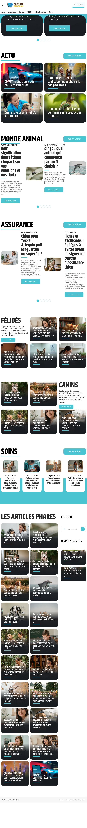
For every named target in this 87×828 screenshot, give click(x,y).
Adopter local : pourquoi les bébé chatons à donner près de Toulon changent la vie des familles (14, 357)
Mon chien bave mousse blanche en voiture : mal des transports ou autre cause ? (71, 423)
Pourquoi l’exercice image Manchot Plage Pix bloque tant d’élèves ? (44, 644)
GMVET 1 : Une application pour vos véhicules (20, 83)
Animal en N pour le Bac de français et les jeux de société (44, 672)
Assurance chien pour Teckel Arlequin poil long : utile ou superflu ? (31, 243)
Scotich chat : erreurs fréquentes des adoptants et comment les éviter (72, 358)
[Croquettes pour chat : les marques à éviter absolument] (53, 466)
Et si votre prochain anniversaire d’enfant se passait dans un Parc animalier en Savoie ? (43, 697)
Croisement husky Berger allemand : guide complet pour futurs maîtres (13, 396)
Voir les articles (74, 56)
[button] (37, 39)
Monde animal (22, 139)
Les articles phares (28, 516)
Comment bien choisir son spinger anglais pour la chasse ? (43, 397)
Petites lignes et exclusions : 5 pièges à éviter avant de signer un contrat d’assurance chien (74, 250)
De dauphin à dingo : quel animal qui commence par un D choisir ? (54, 155)
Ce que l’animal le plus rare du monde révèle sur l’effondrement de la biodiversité (14, 671)
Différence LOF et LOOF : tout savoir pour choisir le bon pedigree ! (64, 82)
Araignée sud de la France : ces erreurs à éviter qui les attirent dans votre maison (13, 776)
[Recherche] (75, 4)
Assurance (17, 225)
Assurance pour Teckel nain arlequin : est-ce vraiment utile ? (14, 619)
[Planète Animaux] (15, 5)
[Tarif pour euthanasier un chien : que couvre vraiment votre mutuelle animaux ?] (10, 466)
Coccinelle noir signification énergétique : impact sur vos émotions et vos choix (11, 160)
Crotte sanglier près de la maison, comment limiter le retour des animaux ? (73, 571)
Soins (9, 451)
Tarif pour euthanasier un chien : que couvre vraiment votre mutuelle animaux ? (10, 483)
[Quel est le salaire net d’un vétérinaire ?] (22, 108)
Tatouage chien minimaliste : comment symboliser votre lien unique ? (42, 424)
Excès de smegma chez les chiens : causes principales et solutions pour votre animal (32, 483)
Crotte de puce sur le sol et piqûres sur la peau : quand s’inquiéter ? (75, 482)
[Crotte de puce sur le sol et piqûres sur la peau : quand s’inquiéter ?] (75, 466)
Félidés (11, 320)
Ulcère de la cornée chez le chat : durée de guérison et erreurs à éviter (43, 358)
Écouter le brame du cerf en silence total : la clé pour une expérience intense (15, 697)
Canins (68, 385)
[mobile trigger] (4, 5)
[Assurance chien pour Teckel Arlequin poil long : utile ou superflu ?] (9, 258)
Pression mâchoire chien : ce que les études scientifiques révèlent (73, 555)
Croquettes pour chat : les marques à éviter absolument (53, 481)
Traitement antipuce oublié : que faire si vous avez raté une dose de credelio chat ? (43, 332)
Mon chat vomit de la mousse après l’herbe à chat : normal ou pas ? (72, 333)
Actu (8, 56)
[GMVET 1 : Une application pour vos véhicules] (22, 77)
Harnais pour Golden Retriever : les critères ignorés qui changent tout (14, 424)
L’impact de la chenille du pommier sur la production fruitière (65, 112)
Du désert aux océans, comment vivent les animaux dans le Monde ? (44, 618)
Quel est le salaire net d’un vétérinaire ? (21, 114)
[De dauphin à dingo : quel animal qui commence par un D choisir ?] (77, 168)
